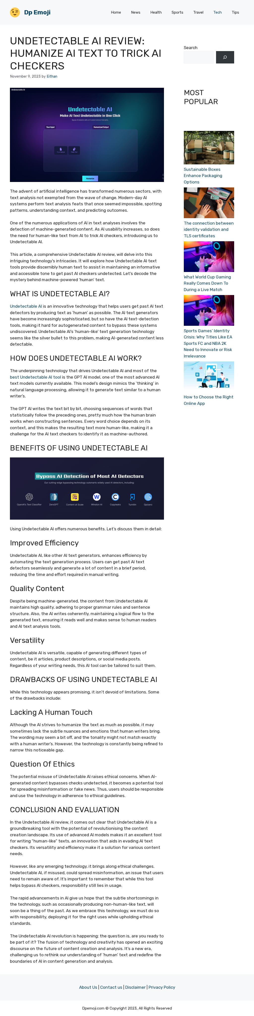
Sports (177, 12)
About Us (88, 987)
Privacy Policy (162, 987)
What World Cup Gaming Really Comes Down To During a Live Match (207, 283)
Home (116, 12)
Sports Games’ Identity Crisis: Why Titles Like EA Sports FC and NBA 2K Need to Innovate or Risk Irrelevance (208, 343)
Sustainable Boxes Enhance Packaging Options (203, 175)
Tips (235, 12)
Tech (217, 12)
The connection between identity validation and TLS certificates (209, 229)
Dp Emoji (37, 12)
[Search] (225, 57)
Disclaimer (135, 987)
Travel (198, 12)
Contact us (111, 987)
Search (190, 47)
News (135, 12)
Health (156, 12)
